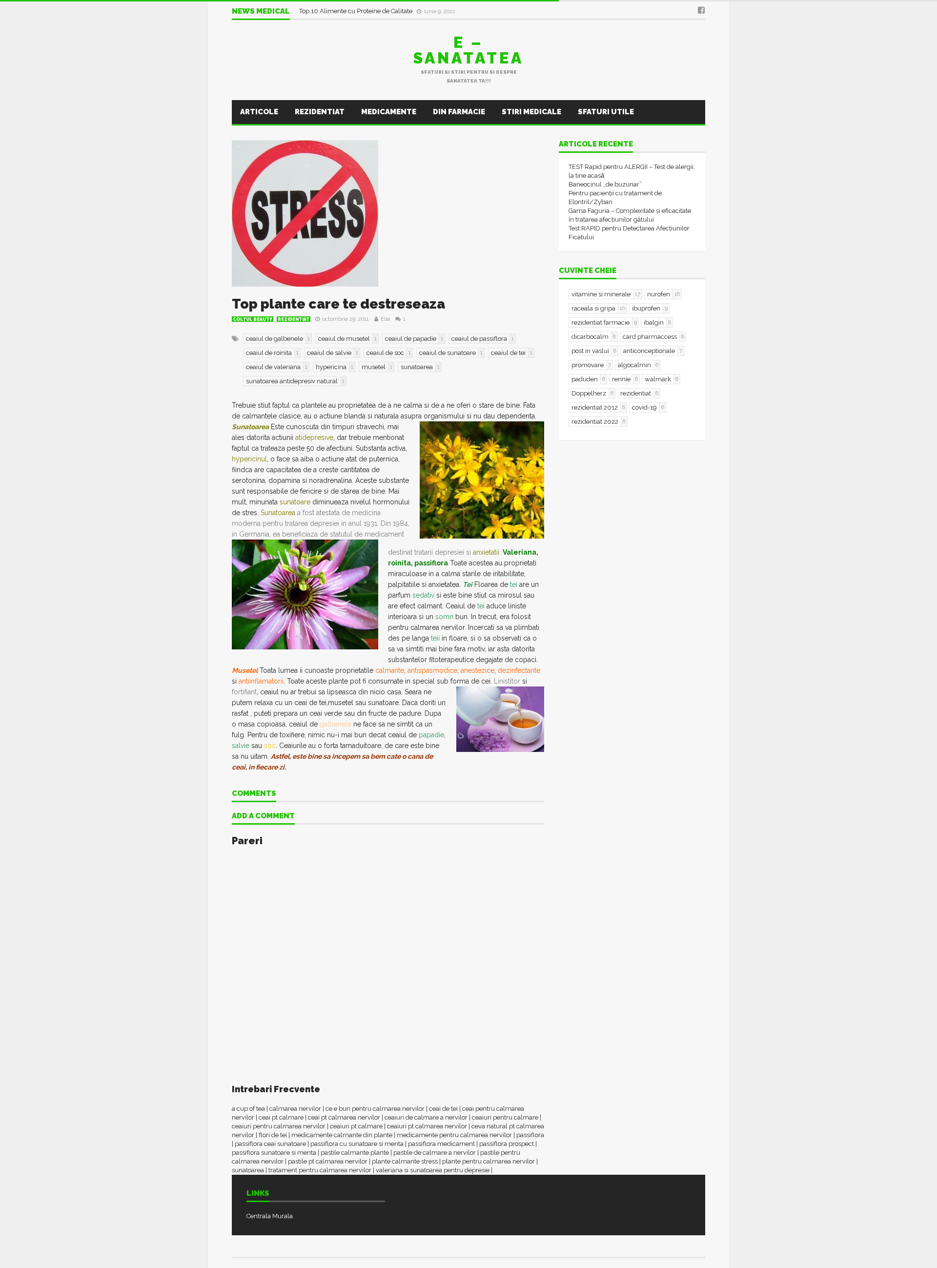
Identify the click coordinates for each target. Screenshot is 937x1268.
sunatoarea (248, 1170)
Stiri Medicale (531, 111)
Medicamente (388, 111)
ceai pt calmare (281, 1117)
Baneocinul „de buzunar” (605, 184)
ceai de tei (443, 1108)
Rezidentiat (320, 111)
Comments (254, 794)
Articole (259, 111)
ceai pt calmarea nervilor (344, 1117)
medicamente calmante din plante (341, 1135)
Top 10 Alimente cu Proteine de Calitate (357, 11)
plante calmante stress (405, 1161)
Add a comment (263, 816)
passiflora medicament (441, 1143)
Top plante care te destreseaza (338, 304)
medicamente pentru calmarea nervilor (454, 1135)
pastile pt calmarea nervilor (327, 1161)
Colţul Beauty (252, 319)
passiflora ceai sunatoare (270, 1143)
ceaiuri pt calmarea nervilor (427, 1126)
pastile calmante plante (355, 1152)
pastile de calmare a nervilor (434, 1152)
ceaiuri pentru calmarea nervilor (279, 1126)
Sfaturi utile (606, 111)
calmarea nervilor (295, 1108)
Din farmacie (459, 111)
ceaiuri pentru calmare (505, 1117)
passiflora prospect (506, 1143)
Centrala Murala (269, 1216)
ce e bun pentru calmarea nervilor (375, 1108)
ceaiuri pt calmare (356, 1126)
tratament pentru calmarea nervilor (319, 1170)
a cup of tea (248, 1108)
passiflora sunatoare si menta (274, 1152)
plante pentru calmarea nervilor (488, 1161)
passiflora (530, 1135)
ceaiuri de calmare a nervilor (426, 1117)
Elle (385, 319)
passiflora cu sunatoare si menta (357, 1143)
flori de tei (273, 1135)
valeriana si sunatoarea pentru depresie (432, 1170)
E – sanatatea (468, 50)
